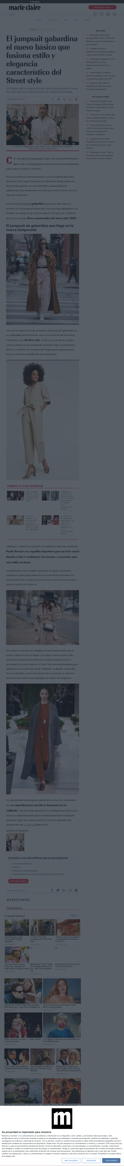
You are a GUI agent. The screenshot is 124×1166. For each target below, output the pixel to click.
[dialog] (62, 1136)
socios (20, 1136)
